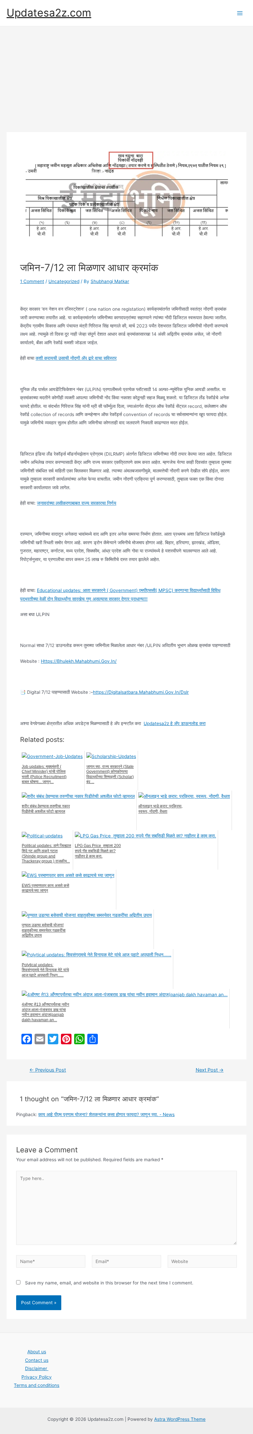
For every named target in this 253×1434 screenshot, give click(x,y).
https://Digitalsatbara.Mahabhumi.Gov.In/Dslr (141, 692)
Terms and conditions (36, 1385)
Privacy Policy (36, 1377)
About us (36, 1351)
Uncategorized (63, 281)
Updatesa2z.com (49, 12)
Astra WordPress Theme (180, 1419)
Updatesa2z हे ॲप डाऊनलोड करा (175, 723)
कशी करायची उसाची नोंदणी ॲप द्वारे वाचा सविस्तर (76, 358)
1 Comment (32, 281)
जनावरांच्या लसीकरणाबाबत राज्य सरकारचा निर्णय (76, 503)
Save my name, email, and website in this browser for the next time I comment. (109, 1282)
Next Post (210, 1070)
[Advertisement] (126, 76)
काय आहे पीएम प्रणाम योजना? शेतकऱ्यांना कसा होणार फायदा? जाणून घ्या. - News (106, 1114)
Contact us (36, 1360)
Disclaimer (36, 1368)
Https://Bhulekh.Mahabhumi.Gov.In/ (79, 661)
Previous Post (47, 1070)
